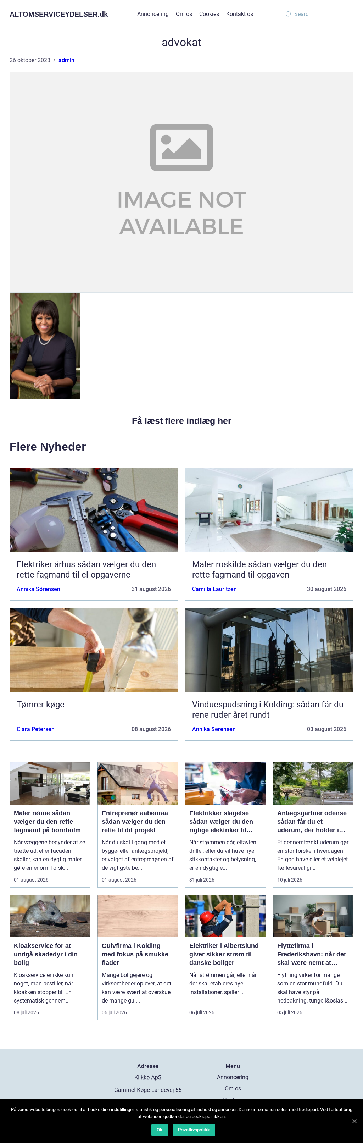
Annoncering (153, 14)
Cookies (209, 14)
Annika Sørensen (38, 589)
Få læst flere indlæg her (181, 421)
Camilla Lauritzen (214, 589)
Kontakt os (239, 14)
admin (66, 60)
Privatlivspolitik (194, 1129)
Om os (184, 14)
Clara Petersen (36, 729)
